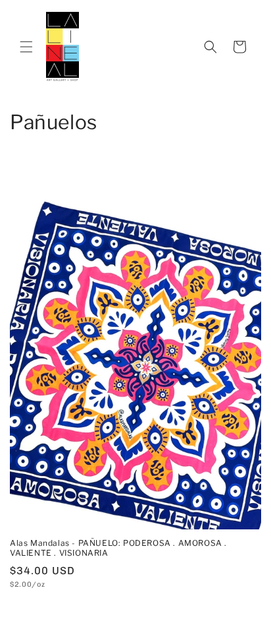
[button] (26, 46)
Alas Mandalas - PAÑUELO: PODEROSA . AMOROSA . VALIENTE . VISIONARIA (118, 548)
